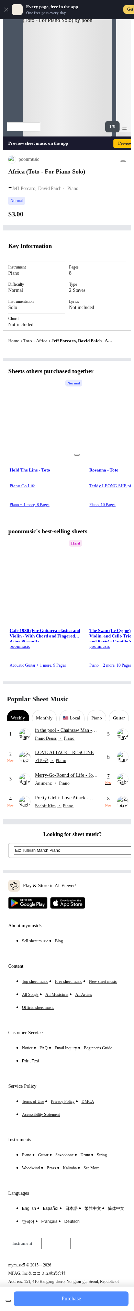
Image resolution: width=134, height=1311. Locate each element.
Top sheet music (35, 981)
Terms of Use (33, 1101)
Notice (27, 1048)
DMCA (87, 1101)
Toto (27, 340)
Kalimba (70, 1168)
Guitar (43, 1155)
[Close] (6, 9)
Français (49, 1221)
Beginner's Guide (98, 1048)
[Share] (123, 161)
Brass (51, 1168)
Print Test (30, 1061)
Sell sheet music (35, 941)
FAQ (44, 1048)
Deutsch (72, 1221)
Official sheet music (38, 1007)
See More (91, 1168)
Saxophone (64, 1155)
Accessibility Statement (41, 1114)
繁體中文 (93, 1208)
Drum (85, 1155)
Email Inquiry (66, 1048)
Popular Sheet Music (37, 699)
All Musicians (56, 994)
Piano (26, 1155)
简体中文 (116, 1208)
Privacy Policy (63, 1101)
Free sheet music (68, 981)
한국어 (28, 1221)
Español (50, 1208)
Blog (59, 941)
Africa (41, 340)
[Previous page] (109, 699)
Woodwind (31, 1168)
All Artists (83, 994)
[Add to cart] (8, 1301)
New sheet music (103, 981)
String (102, 1155)
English (29, 1208)
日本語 (71, 1208)
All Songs (30, 994)
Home (13, 340)
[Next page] (121, 699)
